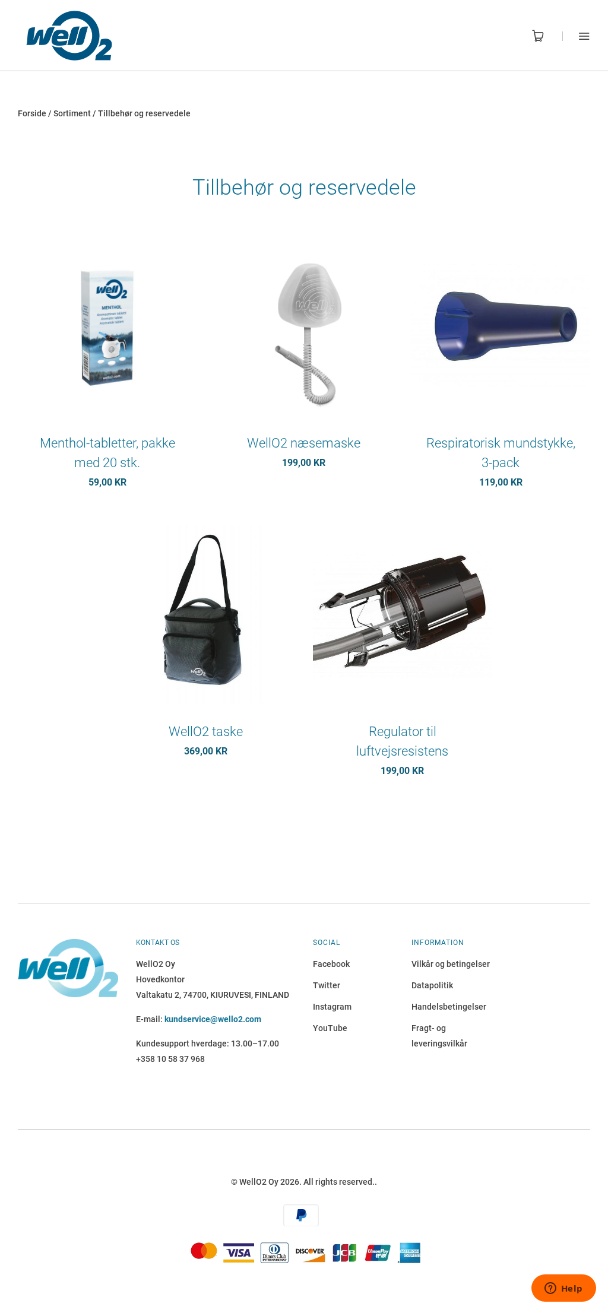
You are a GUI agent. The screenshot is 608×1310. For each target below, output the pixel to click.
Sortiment (72, 113)
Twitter (326, 985)
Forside (32, 113)
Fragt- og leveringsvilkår (439, 1035)
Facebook (331, 964)
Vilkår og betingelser (450, 964)
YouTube (330, 1028)
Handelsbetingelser (448, 1006)
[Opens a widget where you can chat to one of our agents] (563, 1289)
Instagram (332, 1006)
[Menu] (576, 36)
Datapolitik (432, 985)
